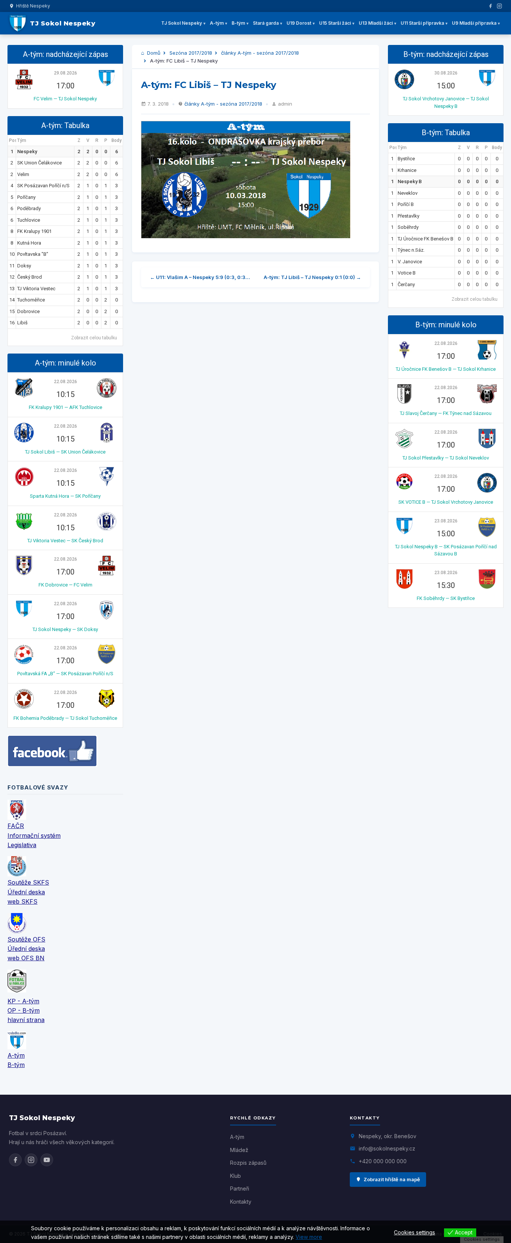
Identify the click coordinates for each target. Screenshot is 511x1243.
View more (309, 1237)
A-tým (217, 23)
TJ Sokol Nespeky (181, 23)
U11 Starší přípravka (422, 23)
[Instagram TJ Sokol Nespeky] (31, 1159)
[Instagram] (499, 6)
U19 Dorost (299, 23)
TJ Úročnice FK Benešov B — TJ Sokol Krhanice (446, 369)
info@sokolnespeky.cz (387, 1148)
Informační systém (34, 835)
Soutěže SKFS (28, 882)
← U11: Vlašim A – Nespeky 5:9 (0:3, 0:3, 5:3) (200, 277)
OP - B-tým (23, 1010)
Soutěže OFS (26, 939)
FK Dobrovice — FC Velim (65, 585)
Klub (235, 1176)
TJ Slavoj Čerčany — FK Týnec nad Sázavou (446, 413)
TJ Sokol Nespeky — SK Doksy (65, 629)
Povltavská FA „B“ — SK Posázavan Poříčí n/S (65, 673)
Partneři (239, 1188)
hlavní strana (26, 1020)
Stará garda (266, 23)
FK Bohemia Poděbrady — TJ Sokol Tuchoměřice (65, 718)
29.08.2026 (65, 73)
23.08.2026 (446, 521)
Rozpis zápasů (248, 1162)
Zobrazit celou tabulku (94, 337)
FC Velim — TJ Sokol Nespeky (65, 98)
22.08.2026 (65, 381)
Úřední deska (26, 892)
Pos (12, 140)
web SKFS (22, 901)
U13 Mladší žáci (376, 23)
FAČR (15, 826)
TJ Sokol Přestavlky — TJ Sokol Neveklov (446, 458)
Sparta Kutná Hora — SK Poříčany (65, 496)
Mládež (239, 1150)
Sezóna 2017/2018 (190, 53)
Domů (153, 53)
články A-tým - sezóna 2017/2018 (260, 53)
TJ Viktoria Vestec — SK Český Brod (65, 540)
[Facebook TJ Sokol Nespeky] (15, 1159)
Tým (21, 140)
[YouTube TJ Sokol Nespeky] (46, 1159)
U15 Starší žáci (335, 23)
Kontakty (240, 1201)
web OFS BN (26, 958)
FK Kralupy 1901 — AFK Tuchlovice (65, 407)
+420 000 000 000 (383, 1161)
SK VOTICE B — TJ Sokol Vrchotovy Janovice (445, 502)
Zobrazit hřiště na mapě (392, 1179)
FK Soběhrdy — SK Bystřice (446, 598)
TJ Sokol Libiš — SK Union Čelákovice (65, 452)
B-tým (238, 23)
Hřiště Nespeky (33, 6)
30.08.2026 (446, 73)
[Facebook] (490, 6)
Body (116, 140)
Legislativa (21, 845)
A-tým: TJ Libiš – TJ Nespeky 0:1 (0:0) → (312, 277)
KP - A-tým (23, 1001)
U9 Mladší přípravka (474, 23)
